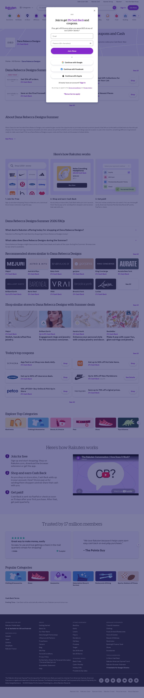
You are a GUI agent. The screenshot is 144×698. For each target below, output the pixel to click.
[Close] (94, 10)
